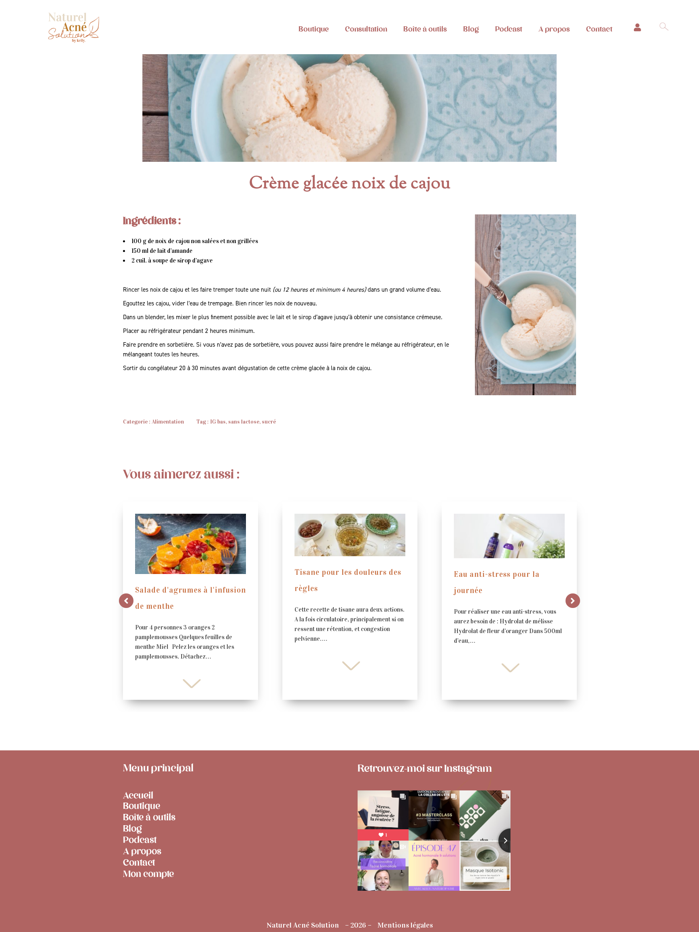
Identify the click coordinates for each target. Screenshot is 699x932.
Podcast (508, 29)
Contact (599, 29)
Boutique (314, 29)
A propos (554, 29)
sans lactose (243, 421)
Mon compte (148, 874)
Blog (471, 29)
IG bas (218, 421)
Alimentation (168, 421)
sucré (269, 421)
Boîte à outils (425, 29)
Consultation (366, 29)
